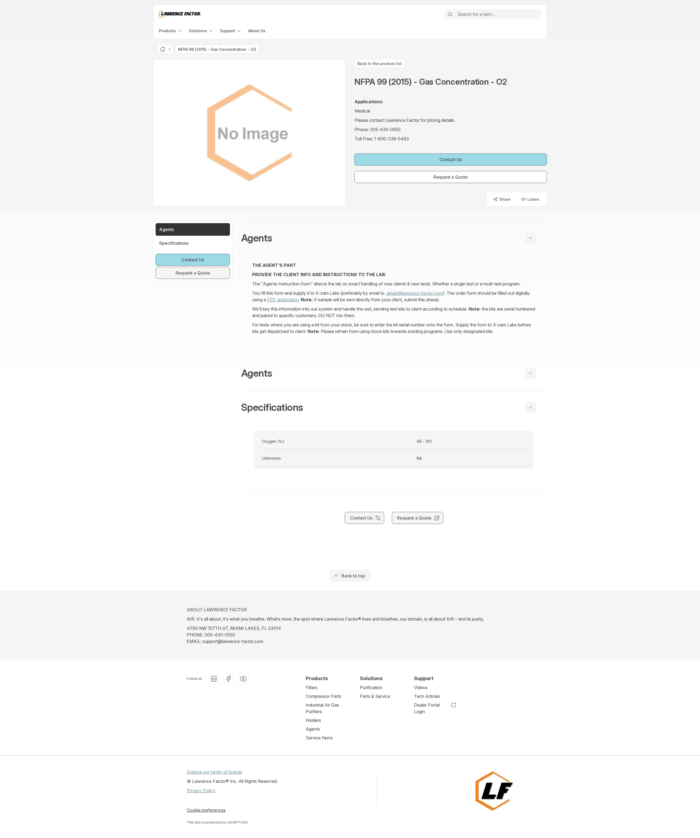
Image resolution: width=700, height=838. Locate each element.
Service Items (319, 737)
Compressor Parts (323, 696)
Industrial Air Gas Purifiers (322, 708)
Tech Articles (427, 696)
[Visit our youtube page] (243, 679)
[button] (394, 238)
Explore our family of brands (214, 772)
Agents (313, 729)
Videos (421, 687)
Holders (313, 720)
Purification (371, 687)
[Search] (450, 14)
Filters (311, 687)
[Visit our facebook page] (228, 679)
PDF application (283, 299)
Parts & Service (375, 696)
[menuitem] (170, 31)
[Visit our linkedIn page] (214, 679)
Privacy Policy (201, 790)
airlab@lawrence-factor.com (414, 293)
